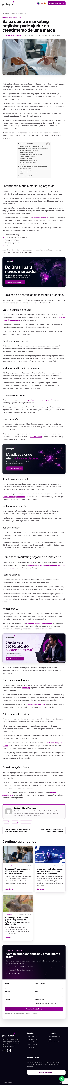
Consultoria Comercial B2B (18, 13)
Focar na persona (26, 168)
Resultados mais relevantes (29, 160)
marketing (15, 822)
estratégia (6, 822)
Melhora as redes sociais (29, 162)
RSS (50, 1039)
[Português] (38, 3)
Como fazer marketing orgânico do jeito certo (33, 166)
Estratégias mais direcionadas (30, 150)
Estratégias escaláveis (28, 156)
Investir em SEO (26, 170)
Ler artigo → (9, 889)
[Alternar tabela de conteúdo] (47, 143)
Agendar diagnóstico (56, 3)
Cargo (36, 991)
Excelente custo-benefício (29, 152)
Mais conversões (27, 158)
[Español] (45, 3)
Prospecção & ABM (32, 1039)
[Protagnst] (8, 3)
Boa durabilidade (26, 164)
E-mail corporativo (40, 983)
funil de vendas (36, 437)
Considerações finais (25, 176)
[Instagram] (9, 1050)
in (4, 1050)
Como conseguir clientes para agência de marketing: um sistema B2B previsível (50, 871)
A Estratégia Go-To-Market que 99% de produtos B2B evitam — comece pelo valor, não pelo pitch (17, 921)
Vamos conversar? (54, 1042)
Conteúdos (5, 13)
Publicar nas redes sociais (29, 174)
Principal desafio (39, 999)
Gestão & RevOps (32, 1044)
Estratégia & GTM (32, 1036)
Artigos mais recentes (55, 1036)
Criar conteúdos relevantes (29, 172)
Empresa (7, 991)
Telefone (7, 999)
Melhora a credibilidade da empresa (32, 154)
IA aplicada (30, 1047)
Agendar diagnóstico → (34, 1009)
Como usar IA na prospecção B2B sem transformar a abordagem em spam (17, 871)
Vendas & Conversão (33, 1042)
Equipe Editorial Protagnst (13, 35)
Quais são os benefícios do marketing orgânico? (34, 148)
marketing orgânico (26, 822)
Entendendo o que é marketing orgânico (31, 146)
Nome (7, 983)
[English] (42, 3)
